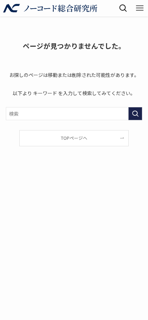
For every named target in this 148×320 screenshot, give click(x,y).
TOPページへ (74, 138)
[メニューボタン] (139, 8)
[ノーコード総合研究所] (50, 8)
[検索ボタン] (123, 8)
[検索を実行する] (135, 113)
